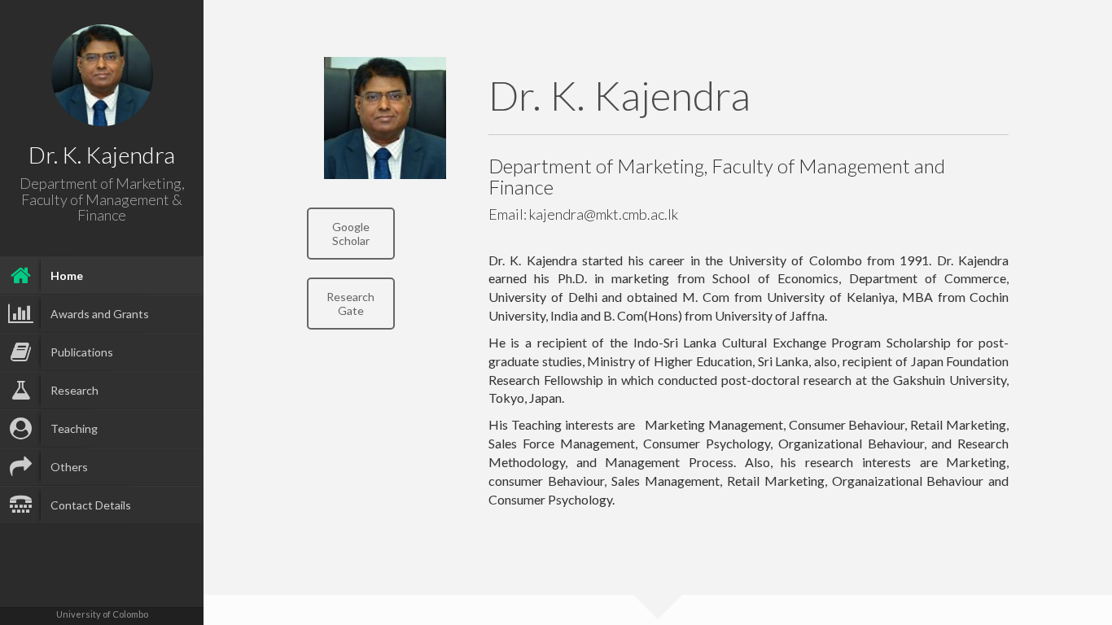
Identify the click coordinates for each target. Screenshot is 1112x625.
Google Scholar (351, 233)
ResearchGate (350, 303)
